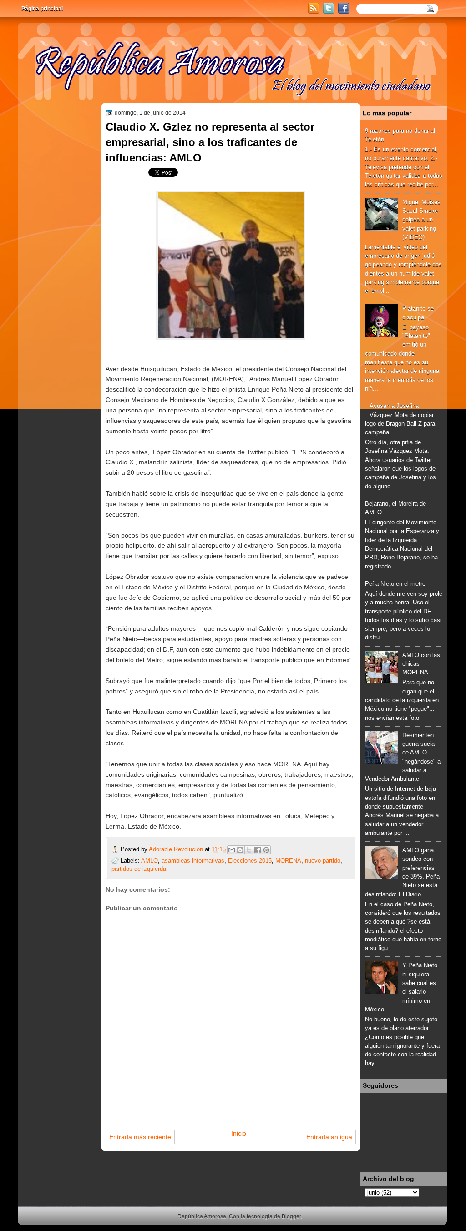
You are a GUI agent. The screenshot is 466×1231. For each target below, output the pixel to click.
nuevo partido (322, 860)
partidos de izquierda (138, 868)
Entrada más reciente (140, 1137)
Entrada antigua (329, 1137)
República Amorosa (201, 1216)
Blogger (291, 1216)
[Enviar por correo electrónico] (231, 849)
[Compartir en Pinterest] (266, 849)
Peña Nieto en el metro (395, 583)
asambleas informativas (193, 860)
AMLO (149, 860)
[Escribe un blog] (240, 849)
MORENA (288, 860)
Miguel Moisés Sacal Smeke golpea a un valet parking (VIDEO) (421, 220)
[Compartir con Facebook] (257, 849)
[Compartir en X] (248, 849)
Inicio (238, 1133)
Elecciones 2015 (250, 860)
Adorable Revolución (177, 849)
